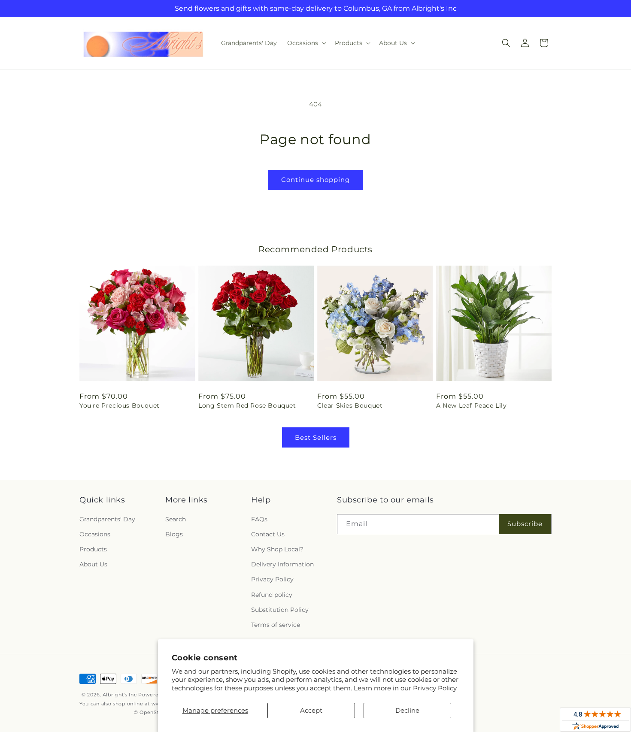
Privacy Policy (435, 688)
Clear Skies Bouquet (349, 405)
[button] (306, 43)
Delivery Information (282, 564)
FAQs (259, 519)
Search (175, 519)
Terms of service (275, 625)
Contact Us (268, 534)
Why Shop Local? (277, 549)
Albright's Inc (120, 695)
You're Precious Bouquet (119, 405)
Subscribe (525, 524)
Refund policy (271, 595)
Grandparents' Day (107, 519)
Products (93, 549)
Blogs (174, 534)
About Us (93, 564)
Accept (311, 710)
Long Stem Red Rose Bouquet (247, 405)
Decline (407, 710)
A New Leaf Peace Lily (471, 405)
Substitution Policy (280, 610)
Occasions (94, 534)
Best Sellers (316, 437)
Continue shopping (315, 179)
